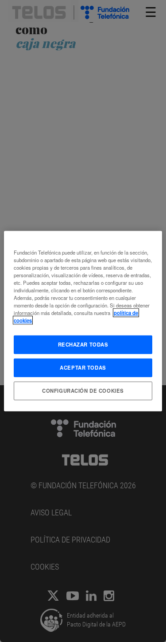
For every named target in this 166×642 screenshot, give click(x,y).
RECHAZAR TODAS (83, 344)
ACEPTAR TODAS (83, 367)
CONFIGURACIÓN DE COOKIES (83, 390)
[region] (83, 321)
